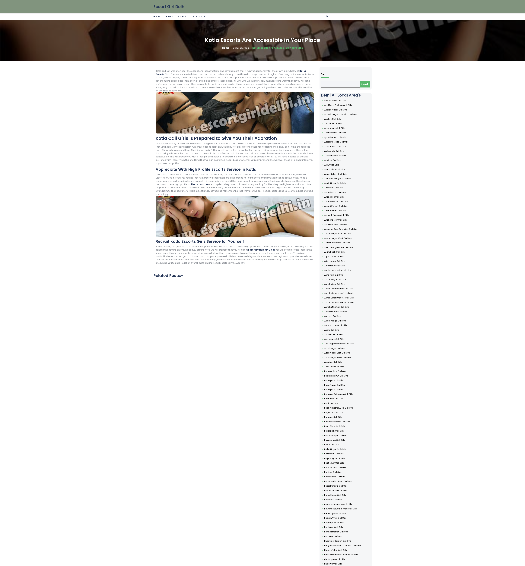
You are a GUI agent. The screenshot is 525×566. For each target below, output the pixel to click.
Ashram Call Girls (332, 316)
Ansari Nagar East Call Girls (337, 233)
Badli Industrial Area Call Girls (338, 407)
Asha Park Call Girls (333, 274)
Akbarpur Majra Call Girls (336, 141)
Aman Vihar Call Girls (334, 169)
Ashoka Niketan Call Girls (336, 306)
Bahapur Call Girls (333, 417)
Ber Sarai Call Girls (333, 536)
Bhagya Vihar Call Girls (335, 550)
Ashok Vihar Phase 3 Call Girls (339, 297)
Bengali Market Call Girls (336, 531)
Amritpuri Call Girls (333, 187)
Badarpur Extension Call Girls (338, 394)
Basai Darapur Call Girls (336, 485)
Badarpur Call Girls (333, 389)
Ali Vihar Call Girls (332, 160)
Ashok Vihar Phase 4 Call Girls (339, 302)
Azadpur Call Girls (333, 361)
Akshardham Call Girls (335, 146)
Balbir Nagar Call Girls (335, 449)
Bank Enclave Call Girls (335, 467)
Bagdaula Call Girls (333, 412)
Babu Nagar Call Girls (334, 384)
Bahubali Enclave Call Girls (337, 421)
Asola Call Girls (331, 329)
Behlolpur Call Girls (333, 527)
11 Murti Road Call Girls (335, 100)
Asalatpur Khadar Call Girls (337, 270)
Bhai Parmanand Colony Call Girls (341, 554)
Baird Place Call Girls (334, 426)
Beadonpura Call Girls (335, 513)
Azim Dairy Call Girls (334, 366)
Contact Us (199, 16)
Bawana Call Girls (333, 499)
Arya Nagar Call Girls (334, 265)
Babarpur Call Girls (333, 380)
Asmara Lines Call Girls (335, 325)
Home (156, 16)
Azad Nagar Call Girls (334, 348)
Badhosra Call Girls (333, 398)
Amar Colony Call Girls (335, 174)
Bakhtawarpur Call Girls (336, 435)
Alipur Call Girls (331, 164)
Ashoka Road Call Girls (335, 311)
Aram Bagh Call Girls (334, 251)
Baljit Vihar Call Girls (334, 462)
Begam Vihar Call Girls (335, 517)
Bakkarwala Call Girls (334, 440)
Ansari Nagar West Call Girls (338, 238)
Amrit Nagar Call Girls (335, 183)
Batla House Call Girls (335, 495)
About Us (183, 16)
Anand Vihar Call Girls (335, 210)
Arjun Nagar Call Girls (334, 261)
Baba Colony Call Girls (335, 371)
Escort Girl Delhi (169, 7)
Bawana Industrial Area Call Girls (340, 508)
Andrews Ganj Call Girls (335, 224)
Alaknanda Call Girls (334, 151)
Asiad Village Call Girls (335, 320)
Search (326, 74)
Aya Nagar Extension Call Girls (339, 343)
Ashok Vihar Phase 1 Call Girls (338, 288)
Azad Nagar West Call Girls (337, 357)
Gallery (169, 16)
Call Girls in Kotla (198, 184)
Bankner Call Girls (333, 472)
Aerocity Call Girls (333, 123)
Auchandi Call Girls (333, 334)
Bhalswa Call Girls (333, 563)
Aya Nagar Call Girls (334, 339)
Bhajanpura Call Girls (334, 559)
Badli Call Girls (331, 403)
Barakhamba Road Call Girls (338, 481)
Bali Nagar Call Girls (334, 453)
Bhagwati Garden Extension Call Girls (342, 545)
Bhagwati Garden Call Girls (337, 540)
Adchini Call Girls (332, 118)
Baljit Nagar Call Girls (334, 458)
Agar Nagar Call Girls (334, 128)
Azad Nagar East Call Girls (337, 352)
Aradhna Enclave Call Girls (337, 242)
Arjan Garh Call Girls (334, 256)
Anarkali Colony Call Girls (336, 215)
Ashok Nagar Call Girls (335, 279)
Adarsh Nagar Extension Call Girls (340, 114)
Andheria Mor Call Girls (335, 219)
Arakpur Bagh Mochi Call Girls (338, 247)
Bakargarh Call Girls (334, 430)
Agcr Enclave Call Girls (335, 132)
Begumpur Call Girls (334, 522)
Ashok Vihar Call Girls (334, 284)
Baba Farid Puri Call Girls (336, 375)
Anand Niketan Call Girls (336, 201)
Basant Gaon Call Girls (335, 490)
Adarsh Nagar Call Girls (335, 109)
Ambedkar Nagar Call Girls (337, 178)
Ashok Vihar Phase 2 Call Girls (339, 293)
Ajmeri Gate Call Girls (335, 137)
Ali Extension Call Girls (335, 155)
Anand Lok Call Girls (334, 196)
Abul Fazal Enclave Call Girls (338, 105)
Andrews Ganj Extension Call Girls (341, 229)
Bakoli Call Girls (331, 444)
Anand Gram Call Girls (335, 192)
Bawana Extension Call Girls (338, 504)
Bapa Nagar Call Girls (334, 476)
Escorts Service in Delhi (261, 249)
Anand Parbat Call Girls (336, 206)
